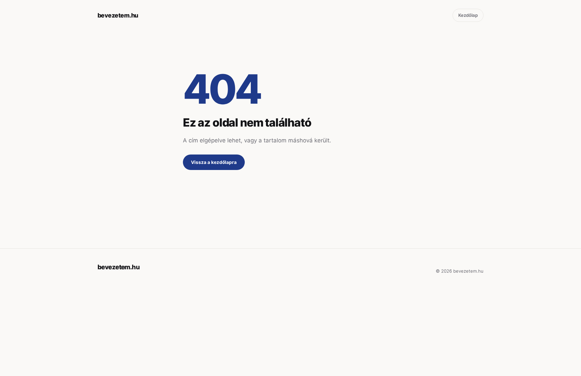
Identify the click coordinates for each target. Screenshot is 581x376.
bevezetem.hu (118, 15)
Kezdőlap (468, 15)
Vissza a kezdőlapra (214, 162)
